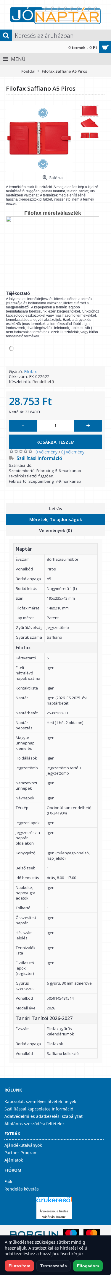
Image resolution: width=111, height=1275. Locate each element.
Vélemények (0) (55, 530)
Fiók (8, 1181)
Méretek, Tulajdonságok (55, 519)
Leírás (55, 508)
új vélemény (72, 452)
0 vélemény (46, 452)
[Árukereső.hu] (54, 1202)
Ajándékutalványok (23, 1145)
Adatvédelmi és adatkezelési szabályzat (43, 1116)
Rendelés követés (21, 1189)
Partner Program (21, 1152)
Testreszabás (53, 1265)
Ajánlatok (13, 1160)
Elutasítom (19, 1265)
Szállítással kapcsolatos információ (38, 1109)
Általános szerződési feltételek (34, 1123)
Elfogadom (88, 1265)
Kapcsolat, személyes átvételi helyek (40, 1101)
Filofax (30, 371)
